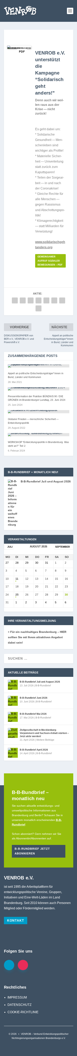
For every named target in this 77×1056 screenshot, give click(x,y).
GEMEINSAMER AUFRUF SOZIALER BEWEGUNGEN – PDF (50, 260)
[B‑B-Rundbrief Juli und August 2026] (13, 685)
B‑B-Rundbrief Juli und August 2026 (46, 481)
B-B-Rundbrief (43, 685)
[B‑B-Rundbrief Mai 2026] (13, 717)
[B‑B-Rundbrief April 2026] (13, 753)
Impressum (17, 997)
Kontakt (15, 920)
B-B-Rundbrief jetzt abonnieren (32, 851)
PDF (22, 51)
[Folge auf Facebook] (9, 965)
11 (16, 578)
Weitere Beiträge (45, 739)
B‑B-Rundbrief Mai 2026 (33, 714)
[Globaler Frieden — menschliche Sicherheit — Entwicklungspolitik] (38, 411)
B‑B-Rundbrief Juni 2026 (33, 697)
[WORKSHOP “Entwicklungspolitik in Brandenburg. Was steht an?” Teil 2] (38, 434)
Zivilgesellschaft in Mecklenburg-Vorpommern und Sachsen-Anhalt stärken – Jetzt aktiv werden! (44, 733)
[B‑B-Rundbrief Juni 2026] (13, 701)
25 (17, 594)
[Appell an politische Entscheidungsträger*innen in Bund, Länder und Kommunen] (38, 365)
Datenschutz (20, 1004)
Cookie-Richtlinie (23, 1012)
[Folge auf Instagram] (23, 965)
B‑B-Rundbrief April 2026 (34, 749)
